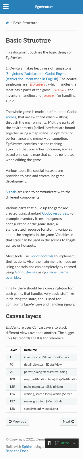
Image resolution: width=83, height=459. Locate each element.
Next (67, 421)
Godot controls (41, 256)
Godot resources (55, 213)
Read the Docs (17, 451)
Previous (19, 421)
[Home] (7, 23)
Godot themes (26, 272)
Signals (11, 192)
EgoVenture (44, 7)
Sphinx (27, 447)
